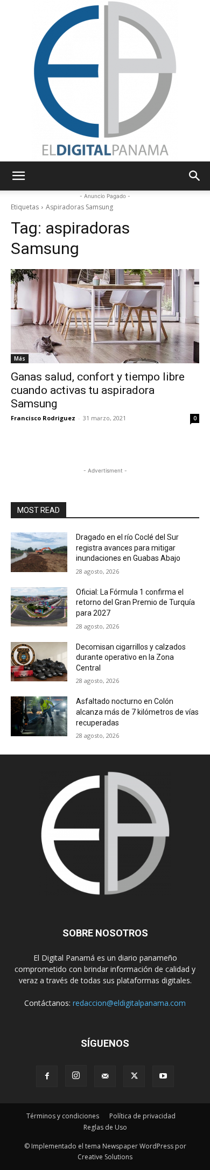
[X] (134, 1076)
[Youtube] (163, 1076)
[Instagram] (76, 1076)
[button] (18, 176)
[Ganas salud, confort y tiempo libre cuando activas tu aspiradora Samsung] (105, 316)
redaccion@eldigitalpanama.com (129, 1003)
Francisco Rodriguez (43, 418)
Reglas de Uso (105, 1127)
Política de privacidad (142, 1115)
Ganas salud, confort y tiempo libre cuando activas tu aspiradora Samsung (98, 390)
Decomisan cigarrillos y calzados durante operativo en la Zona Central (131, 657)
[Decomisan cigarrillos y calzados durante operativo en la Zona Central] (39, 662)
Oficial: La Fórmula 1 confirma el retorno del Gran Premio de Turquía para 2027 (135, 602)
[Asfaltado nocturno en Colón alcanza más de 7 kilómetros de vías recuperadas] (39, 716)
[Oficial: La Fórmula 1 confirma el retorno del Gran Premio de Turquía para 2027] (39, 607)
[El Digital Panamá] (105, 80)
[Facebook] (47, 1076)
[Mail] (105, 1076)
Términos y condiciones (62, 1115)
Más (19, 358)
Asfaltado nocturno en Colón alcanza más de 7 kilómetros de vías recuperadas (137, 712)
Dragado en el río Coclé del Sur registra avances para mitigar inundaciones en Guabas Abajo (128, 547)
